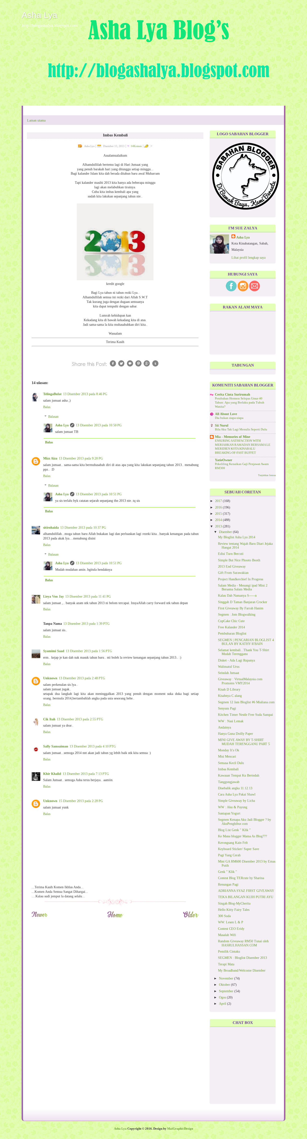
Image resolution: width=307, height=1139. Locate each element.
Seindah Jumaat (228, 673)
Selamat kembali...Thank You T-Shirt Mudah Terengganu (243, 652)
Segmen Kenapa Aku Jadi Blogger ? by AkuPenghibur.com (244, 821)
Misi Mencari (227, 756)
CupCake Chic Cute (231, 621)
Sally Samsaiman (55, 746)
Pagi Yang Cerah (229, 855)
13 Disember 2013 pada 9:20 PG (81, 458)
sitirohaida (51, 527)
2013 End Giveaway (232, 566)
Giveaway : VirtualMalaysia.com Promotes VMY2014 (240, 681)
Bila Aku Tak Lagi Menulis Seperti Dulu (241, 429)
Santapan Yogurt (229, 813)
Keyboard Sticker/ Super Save (238, 849)
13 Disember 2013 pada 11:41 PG (88, 596)
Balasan (53, 416)
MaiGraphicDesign (180, 1128)
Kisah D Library (229, 689)
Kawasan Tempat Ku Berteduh (238, 775)
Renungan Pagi (228, 884)
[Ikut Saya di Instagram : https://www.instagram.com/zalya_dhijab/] (243, 290)
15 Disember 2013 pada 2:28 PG (81, 801)
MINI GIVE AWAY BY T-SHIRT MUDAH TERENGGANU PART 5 (244, 742)
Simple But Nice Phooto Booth (239, 560)
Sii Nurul (221, 425)
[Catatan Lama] (191, 916)
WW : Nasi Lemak (230, 721)
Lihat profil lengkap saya (248, 257)
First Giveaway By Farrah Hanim (240, 608)
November (226, 978)
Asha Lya (39, 15)
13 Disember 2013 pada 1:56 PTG (89, 651)
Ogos (223, 997)
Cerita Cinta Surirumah (232, 394)
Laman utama (36, 120)
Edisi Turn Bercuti (230, 554)
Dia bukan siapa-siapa (229, 418)
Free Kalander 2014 (231, 627)
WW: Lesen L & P (230, 922)
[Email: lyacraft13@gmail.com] (254, 290)
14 (136, 146)
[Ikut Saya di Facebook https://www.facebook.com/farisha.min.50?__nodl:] (231, 290)
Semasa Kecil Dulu (231, 763)
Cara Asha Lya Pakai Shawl (236, 794)
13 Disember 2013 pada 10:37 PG (83, 527)
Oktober (225, 984)
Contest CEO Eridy (231, 929)
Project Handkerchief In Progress (240, 579)
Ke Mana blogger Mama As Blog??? (242, 836)
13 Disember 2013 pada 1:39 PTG (86, 623)
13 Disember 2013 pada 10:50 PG (99, 425)
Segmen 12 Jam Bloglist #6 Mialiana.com (246, 702)
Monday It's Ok (228, 750)
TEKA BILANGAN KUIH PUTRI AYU (245, 897)
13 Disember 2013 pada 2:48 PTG (82, 678)
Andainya (224, 727)
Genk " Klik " (227, 872)
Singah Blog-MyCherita (234, 903)
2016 (219, 507)
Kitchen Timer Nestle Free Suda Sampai (245, 714)
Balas (46, 407)
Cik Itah (49, 719)
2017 (219, 501)
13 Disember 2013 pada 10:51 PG (99, 494)
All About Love (226, 414)
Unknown (50, 678)
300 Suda (224, 916)
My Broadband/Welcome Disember (242, 970)
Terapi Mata (226, 964)
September (226, 991)
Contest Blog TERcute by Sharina (241, 878)
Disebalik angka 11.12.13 (235, 788)
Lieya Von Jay (53, 596)
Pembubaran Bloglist (232, 633)
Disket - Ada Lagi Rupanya (236, 660)
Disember (226, 532)
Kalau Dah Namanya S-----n (237, 595)
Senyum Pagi (227, 708)
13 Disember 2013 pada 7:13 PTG (86, 774)
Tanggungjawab (228, 782)
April (223, 1003)
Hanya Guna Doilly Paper (235, 733)
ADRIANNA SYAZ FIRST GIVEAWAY (246, 891)
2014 (219, 520)
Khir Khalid (52, 774)
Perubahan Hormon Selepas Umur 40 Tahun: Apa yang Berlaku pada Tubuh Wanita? (239, 402)
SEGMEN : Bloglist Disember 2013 (242, 958)
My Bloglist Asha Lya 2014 (236, 537)
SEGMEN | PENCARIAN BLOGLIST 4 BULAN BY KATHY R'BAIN (246, 642)
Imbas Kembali (228, 769)
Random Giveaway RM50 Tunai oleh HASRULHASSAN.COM (243, 943)
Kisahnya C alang (230, 696)
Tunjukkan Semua (267, 475)
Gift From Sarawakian (233, 573)
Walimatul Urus (228, 666)
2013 (219, 526)
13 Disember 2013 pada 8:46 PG (85, 394)
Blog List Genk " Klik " (234, 830)
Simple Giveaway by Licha (236, 800)
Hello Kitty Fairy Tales (233, 910)
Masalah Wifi (227, 935)
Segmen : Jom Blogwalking (236, 614)
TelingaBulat (52, 394)
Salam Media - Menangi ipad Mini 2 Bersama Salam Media (242, 587)
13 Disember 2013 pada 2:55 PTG (80, 719)
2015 (219, 513)
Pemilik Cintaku (229, 951)
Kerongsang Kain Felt (233, 843)
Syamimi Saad (53, 651)
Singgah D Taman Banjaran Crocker (242, 602)
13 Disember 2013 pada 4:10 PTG (93, 746)
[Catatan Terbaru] (39, 916)
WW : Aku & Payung (232, 807)
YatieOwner (223, 460)
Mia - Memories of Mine (232, 437)
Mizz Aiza (50, 458)
